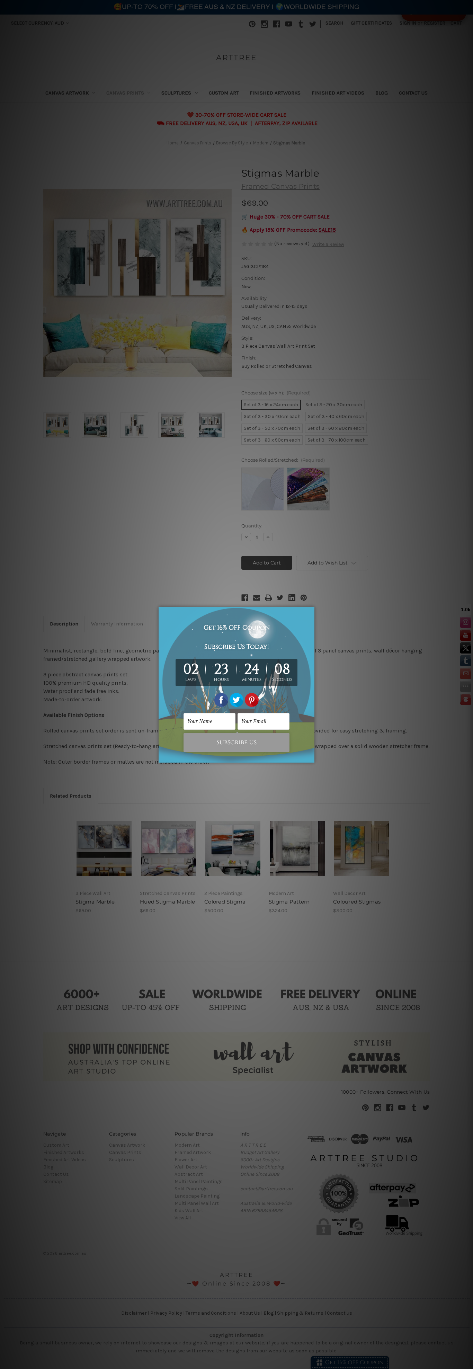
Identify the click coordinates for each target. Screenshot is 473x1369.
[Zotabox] (309, 756)
